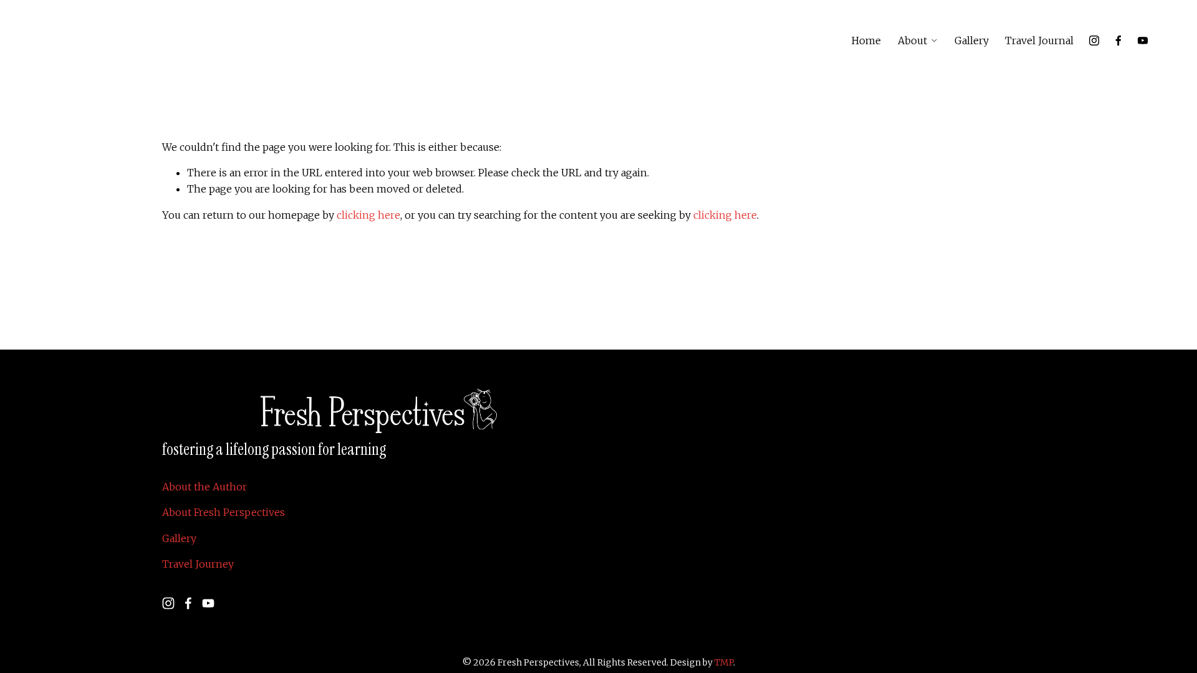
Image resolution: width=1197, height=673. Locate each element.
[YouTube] (1143, 40)
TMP (723, 662)
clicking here (368, 215)
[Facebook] (1118, 40)
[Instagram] (1094, 40)
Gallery (971, 40)
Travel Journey (198, 564)
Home (866, 40)
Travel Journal (1039, 40)
